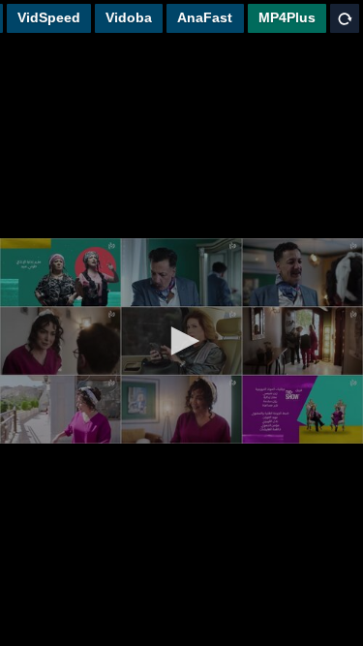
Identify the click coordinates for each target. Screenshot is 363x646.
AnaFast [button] (204, 17)
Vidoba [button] (129, 17)
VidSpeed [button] (48, 17)
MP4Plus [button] (287, 17)
